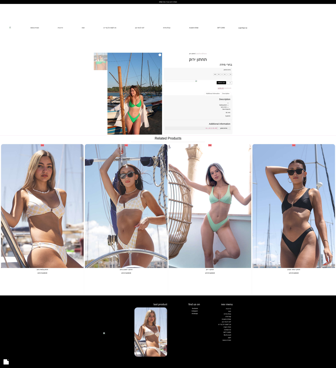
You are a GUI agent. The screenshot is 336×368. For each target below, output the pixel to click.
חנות (83, 28)
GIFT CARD (221, 28)
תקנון (229, 337)
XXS (216, 128)
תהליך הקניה (227, 327)
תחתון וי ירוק (210, 269)
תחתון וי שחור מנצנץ (293, 269)
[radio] (231, 74)
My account (227, 335)
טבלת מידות (166, 28)
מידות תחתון (227, 69)
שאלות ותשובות (193, 28)
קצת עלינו (228, 316)
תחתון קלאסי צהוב (42, 269)
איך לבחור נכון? (139, 28)
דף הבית (60, 28)
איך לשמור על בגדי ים (110, 28)
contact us (227, 329)
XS (213, 128)
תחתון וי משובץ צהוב (126, 269)
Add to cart (221, 82)
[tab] (225, 93)
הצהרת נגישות (34, 28)
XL (206, 128)
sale (197, 53)
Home (205, 53)
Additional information (213, 93)
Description (225, 93)
